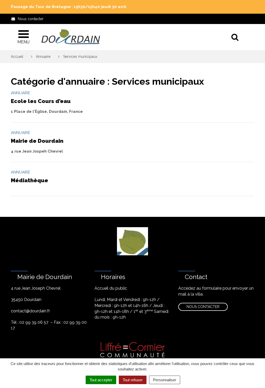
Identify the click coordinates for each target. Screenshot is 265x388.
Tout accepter (101, 380)
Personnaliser (164, 380)
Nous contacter (203, 307)
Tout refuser (133, 380)
